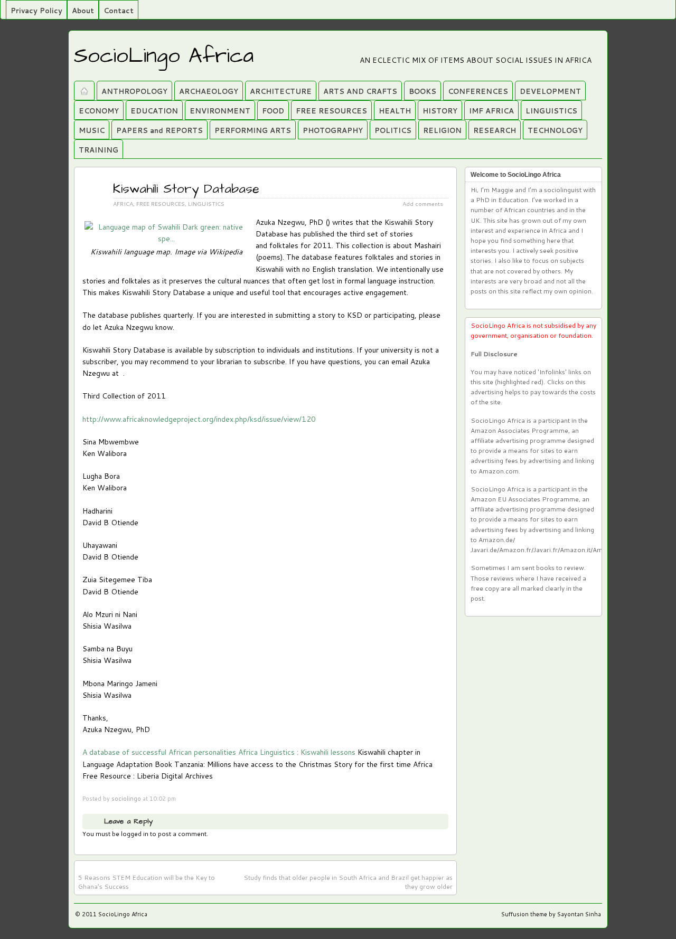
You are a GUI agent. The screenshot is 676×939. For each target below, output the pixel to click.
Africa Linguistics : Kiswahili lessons (296, 752)
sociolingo (126, 798)
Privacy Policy (36, 10)
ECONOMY (99, 111)
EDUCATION (154, 111)
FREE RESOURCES (331, 111)
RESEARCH (494, 130)
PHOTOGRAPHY (333, 130)
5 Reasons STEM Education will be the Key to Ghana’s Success (146, 882)
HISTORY (439, 111)
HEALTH (395, 111)
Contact (119, 10)
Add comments (422, 203)
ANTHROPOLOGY (134, 91)
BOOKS (422, 91)
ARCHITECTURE (281, 91)
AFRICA (123, 203)
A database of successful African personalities (159, 752)
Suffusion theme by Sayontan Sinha (551, 914)
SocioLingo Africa (163, 56)
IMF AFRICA (491, 111)
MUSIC (92, 130)
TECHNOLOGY (555, 130)
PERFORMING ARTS (252, 130)
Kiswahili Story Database (186, 189)
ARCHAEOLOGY (208, 91)
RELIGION (442, 130)
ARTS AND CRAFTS (360, 91)
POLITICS (392, 130)
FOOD (273, 111)
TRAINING (98, 150)
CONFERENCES (478, 91)
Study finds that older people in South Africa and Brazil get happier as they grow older (348, 882)
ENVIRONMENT (220, 111)
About (83, 10)
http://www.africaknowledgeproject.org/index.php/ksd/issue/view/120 (199, 419)
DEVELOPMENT (550, 91)
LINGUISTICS (551, 111)
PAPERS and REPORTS (159, 130)
